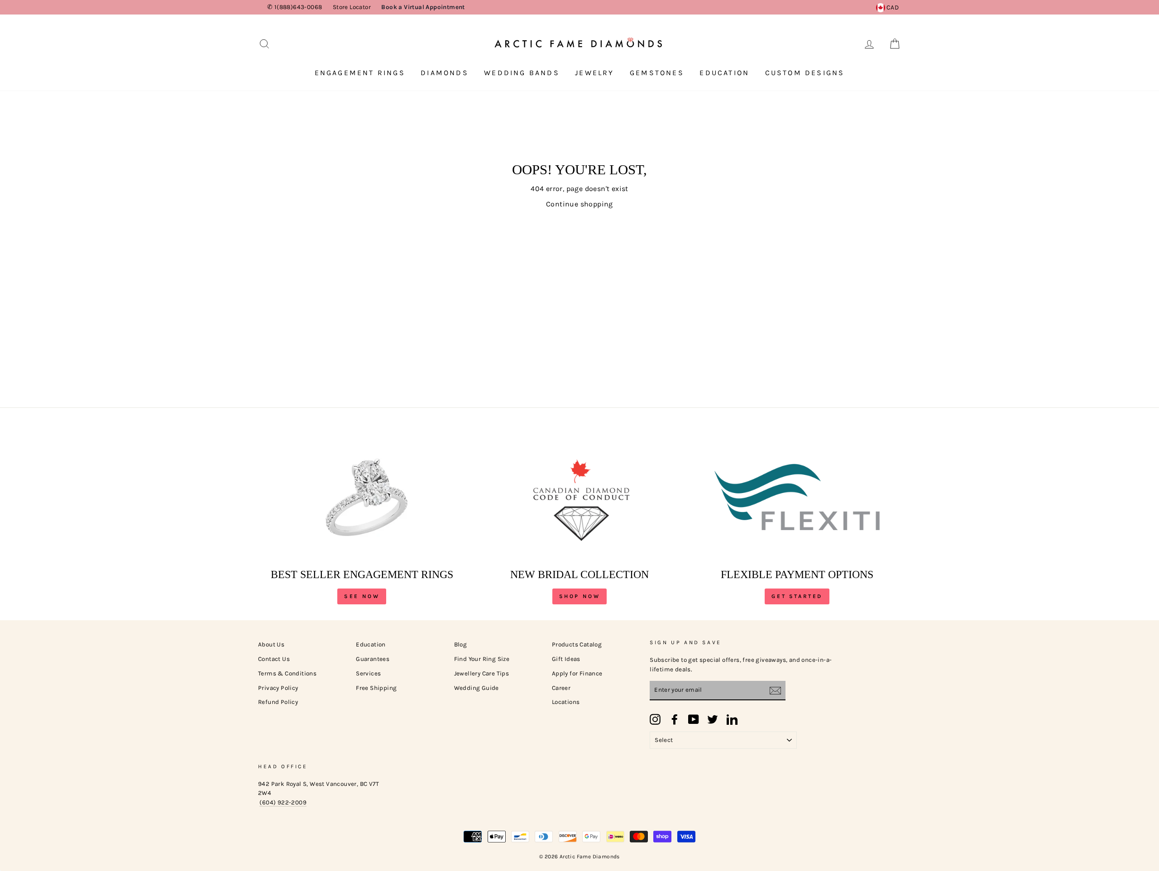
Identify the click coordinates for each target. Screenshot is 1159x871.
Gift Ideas (566, 659)
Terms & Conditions (287, 673)
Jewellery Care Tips (481, 673)
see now (361, 596)
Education (724, 72)
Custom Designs (805, 72)
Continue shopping (579, 204)
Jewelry (594, 72)
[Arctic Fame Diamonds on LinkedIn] (732, 719)
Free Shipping (376, 687)
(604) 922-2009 (283, 802)
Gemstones (657, 72)
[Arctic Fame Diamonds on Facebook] (674, 719)
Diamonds (445, 72)
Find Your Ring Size (482, 659)
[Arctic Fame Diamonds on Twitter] (712, 719)
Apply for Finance (577, 673)
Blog (460, 644)
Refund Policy (278, 702)
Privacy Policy (278, 687)
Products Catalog (577, 644)
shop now (579, 596)
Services (368, 673)
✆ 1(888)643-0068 (294, 7)
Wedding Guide (476, 687)
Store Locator (352, 7)
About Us (271, 644)
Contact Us (274, 659)
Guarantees (372, 659)
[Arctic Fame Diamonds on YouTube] (693, 719)
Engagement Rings (360, 72)
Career (561, 687)
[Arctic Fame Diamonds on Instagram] (655, 719)
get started (797, 596)
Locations (566, 702)
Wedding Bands (522, 72)
